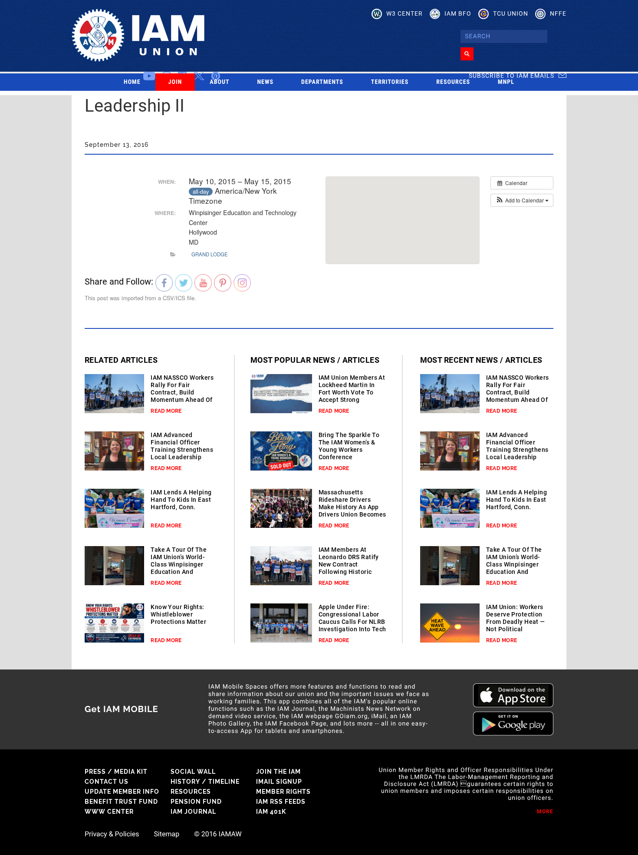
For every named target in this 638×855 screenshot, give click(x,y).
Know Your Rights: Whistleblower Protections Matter (178, 614)
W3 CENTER (404, 13)
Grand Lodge (209, 254)
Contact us (106, 781)
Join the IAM (278, 771)
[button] (522, 200)
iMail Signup (279, 781)
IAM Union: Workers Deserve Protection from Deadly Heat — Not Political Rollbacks (515, 621)
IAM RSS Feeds (281, 801)
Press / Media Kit (116, 771)
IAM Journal (193, 811)
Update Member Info (122, 791)
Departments (322, 82)
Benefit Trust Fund (121, 801)
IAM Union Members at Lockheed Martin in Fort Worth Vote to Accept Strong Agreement (352, 392)
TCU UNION (510, 13)
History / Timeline (205, 781)
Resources (453, 82)
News (265, 82)
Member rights (283, 791)
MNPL (506, 82)
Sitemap (166, 834)
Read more (166, 411)
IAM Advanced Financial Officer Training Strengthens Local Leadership (182, 446)
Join (175, 82)
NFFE (558, 13)
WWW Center (109, 811)
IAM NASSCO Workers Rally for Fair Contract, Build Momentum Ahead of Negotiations (182, 392)
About (219, 82)
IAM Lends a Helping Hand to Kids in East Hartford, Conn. (181, 499)
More (545, 812)
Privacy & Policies (112, 834)
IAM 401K (271, 811)
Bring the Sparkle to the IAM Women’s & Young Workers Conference (349, 446)
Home (132, 82)
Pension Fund (196, 801)
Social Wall (193, 771)
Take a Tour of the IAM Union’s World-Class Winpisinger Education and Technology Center (179, 564)
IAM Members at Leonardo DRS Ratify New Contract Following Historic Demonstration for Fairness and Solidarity (349, 571)
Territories (389, 82)
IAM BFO (457, 13)
